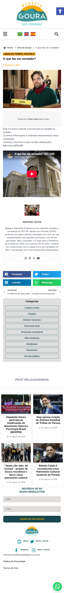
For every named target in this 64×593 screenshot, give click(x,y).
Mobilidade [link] (31, 344)
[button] (5, 34)
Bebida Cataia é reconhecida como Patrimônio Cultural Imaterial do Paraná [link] (48, 470)
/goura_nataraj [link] (42, 541)
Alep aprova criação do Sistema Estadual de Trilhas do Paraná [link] (48, 420)
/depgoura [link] (24, 550)
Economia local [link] (31, 326)
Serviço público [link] (32, 356)
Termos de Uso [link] (10, 568)
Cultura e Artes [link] (32, 307)
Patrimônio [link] (31, 350)
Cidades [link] (32, 314)
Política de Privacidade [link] (14, 561)
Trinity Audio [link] (33, 119)
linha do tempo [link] (13, 54)
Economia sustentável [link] (32, 332)
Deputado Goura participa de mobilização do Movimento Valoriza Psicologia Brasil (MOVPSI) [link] (16, 425)
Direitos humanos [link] (32, 320)
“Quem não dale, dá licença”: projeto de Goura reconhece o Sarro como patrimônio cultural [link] (16, 471)
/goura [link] (26, 541)
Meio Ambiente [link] (32, 338)
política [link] (29, 54)
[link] (60, 11)
